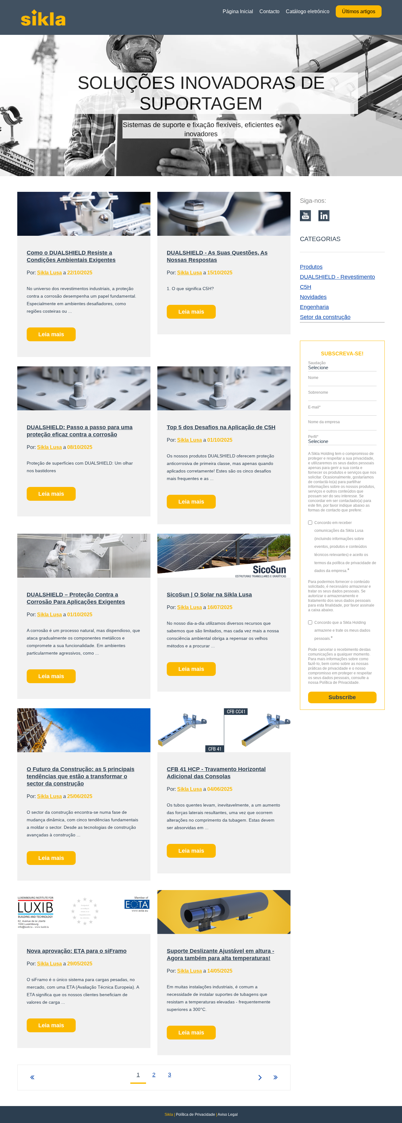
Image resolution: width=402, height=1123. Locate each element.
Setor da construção (325, 317)
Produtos (311, 267)
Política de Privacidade (195, 1114)
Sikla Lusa (49, 272)
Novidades (313, 297)
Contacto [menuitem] (269, 11)
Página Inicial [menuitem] (238, 11)
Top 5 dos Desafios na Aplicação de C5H (221, 427)
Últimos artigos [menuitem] (358, 11)
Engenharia (314, 307)
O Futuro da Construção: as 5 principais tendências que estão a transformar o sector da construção (80, 776)
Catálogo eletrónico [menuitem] (307, 11)
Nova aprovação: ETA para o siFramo (77, 951)
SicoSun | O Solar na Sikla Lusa (209, 594)
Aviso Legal (228, 1114)
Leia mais (51, 334)
